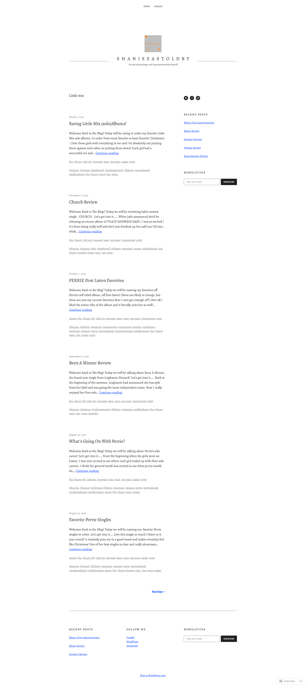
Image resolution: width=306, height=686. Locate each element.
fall (93, 318)
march (102, 174)
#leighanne (85, 409)
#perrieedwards (142, 170)
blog (71, 161)
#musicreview (124, 327)
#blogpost (84, 170)
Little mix (87, 161)
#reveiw (137, 248)
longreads (97, 161)
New (108, 174)
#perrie (94, 331)
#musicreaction (110, 327)
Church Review (83, 202)
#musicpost (96, 327)
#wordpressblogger (78, 492)
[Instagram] (198, 98)
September (93, 413)
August (108, 492)
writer (132, 161)
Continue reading (107, 153)
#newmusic (127, 248)
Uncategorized (128, 240)
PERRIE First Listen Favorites (96, 280)
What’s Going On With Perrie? (97, 441)
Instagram (132, 645)
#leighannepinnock (114, 170)
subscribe (228, 182)
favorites (130, 570)
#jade (93, 248)
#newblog (136, 327)
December (81, 252)
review (115, 174)
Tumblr (130, 637)
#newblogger (149, 327)
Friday (90, 252)
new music (115, 161)
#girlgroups (96, 488)
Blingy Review (191, 131)
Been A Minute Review (90, 363)
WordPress (132, 641)
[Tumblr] (186, 98)
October (84, 335)
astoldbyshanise (76, 174)
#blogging (74, 170)
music (106, 161)
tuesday (136, 479)
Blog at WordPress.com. (153, 675)
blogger (77, 161)
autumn (73, 318)
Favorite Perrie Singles (90, 520)
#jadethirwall (97, 170)
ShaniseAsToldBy (154, 59)
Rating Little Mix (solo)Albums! (97, 124)
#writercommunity (124, 331)
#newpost (85, 331)
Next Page (158, 591)
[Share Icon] (192, 98)
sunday (124, 161)
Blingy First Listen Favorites (199, 122)
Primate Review (192, 148)
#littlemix (129, 170)
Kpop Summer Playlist (196, 156)
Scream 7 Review (193, 139)
